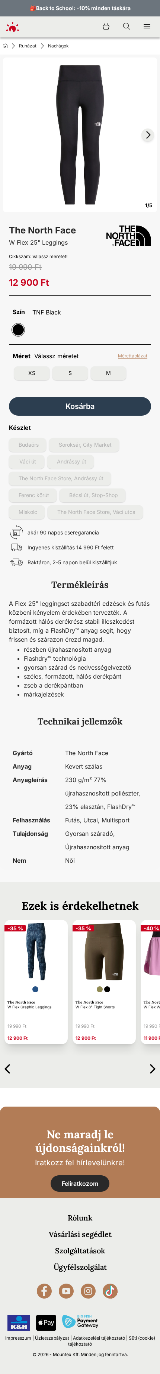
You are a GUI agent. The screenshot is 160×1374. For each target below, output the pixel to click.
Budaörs (29, 444)
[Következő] (152, 1067)
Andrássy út (71, 461)
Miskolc (28, 512)
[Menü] (147, 26)
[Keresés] (126, 26)
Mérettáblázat (132, 356)
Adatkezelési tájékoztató (99, 1338)
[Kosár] (106, 26)
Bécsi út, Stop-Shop (93, 495)
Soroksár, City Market (85, 444)
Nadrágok (58, 46)
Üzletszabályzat (52, 1338)
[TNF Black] (18, 329)
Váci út (27, 461)
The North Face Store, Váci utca (96, 512)
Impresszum (18, 1338)
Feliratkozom (80, 1183)
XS (31, 373)
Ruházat (27, 46)
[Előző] (7, 1067)
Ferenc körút (34, 495)
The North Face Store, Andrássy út (61, 478)
